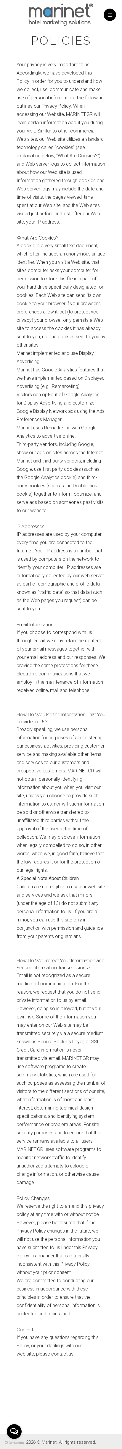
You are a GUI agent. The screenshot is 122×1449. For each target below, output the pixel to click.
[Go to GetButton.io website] (14, 1443)
